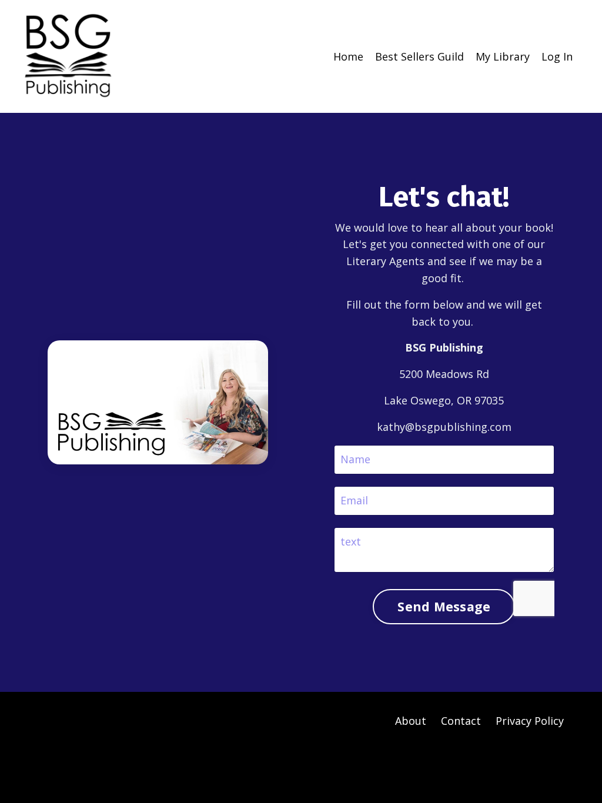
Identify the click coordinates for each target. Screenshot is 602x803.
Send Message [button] (443, 606)
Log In (557, 56)
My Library (503, 56)
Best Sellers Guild (419, 56)
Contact (461, 721)
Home (348, 56)
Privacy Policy (530, 721)
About (410, 721)
